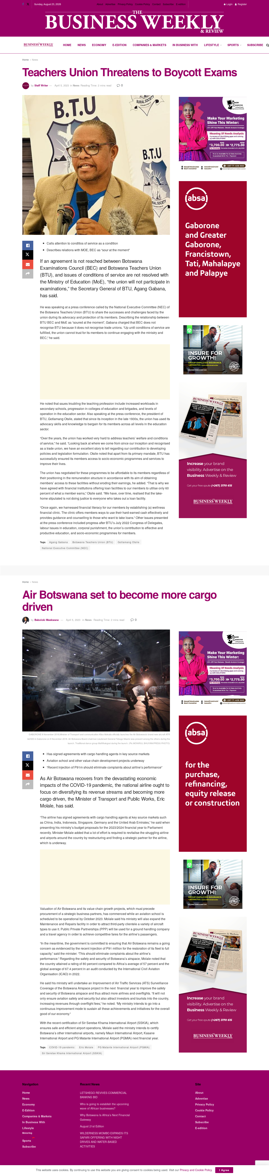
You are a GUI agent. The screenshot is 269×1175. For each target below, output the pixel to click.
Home (67, 45)
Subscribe (168, 4)
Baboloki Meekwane (46, 620)
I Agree (224, 1170)
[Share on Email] (27, 264)
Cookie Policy (142, 4)
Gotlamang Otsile (128, 542)
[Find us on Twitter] (28, 4)
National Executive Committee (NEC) (65, 548)
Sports (233, 45)
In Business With (185, 45)
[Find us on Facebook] (23, 4)
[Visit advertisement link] (134, 22)
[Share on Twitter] (27, 255)
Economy (99, 45)
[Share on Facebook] (27, 245)
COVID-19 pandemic (62, 1047)
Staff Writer (41, 85)
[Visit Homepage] (38, 45)
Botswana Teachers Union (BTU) (92, 542)
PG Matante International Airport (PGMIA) (124, 1047)
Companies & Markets (149, 45)
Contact (156, 4)
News (82, 45)
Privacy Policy (125, 4)
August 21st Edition (92, 1126)
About (100, 4)
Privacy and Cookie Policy (196, 1170)
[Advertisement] (105, 371)
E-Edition (119, 45)
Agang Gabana (58, 542)
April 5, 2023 (62, 85)
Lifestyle (211, 45)
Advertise (110, 4)
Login (229, 4)
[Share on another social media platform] (27, 274)
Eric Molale (86, 1047)
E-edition (181, 4)
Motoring (27, 1133)
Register (242, 4)
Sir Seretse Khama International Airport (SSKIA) (72, 1053)
